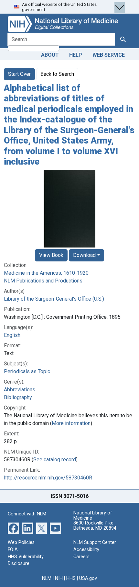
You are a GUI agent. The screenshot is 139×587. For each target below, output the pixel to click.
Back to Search (57, 74)
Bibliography (18, 397)
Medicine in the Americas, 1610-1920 (46, 273)
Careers (81, 556)
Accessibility (86, 549)
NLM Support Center (94, 542)
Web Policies (21, 542)
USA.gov (88, 578)
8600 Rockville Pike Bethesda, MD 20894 (94, 525)
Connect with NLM (27, 514)
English (12, 335)
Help (75, 55)
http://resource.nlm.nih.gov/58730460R (48, 478)
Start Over (19, 74)
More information (71, 423)
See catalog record (54, 459)
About (50, 55)
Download (84, 255)
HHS (71, 578)
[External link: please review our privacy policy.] (13, 528)
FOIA (13, 549)
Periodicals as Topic (27, 371)
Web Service (108, 55)
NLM (46, 578)
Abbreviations (19, 389)
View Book (51, 255)
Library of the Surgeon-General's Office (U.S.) (54, 299)
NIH (59, 578)
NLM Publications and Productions (43, 281)
